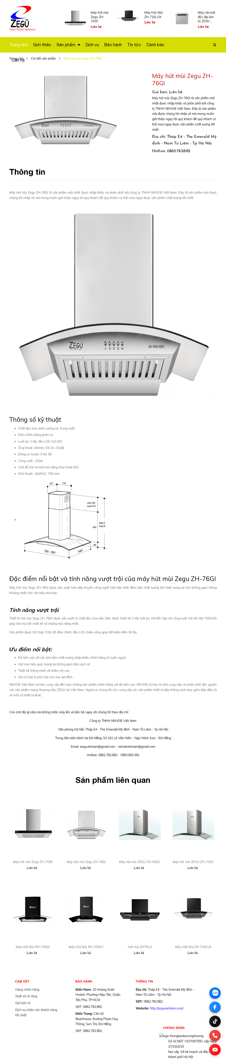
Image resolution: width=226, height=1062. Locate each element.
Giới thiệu (42, 44)
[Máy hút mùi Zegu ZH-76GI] (86, 824)
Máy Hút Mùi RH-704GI (33, 947)
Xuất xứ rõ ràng (26, 996)
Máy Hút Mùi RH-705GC (86, 947)
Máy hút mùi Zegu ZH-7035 (100, 17)
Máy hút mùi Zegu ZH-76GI (86, 862)
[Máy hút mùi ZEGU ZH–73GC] (193, 824)
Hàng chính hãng (27, 990)
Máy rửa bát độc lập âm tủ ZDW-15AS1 (206, 17)
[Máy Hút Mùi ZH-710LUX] (193, 909)
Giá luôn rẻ (22, 1003)
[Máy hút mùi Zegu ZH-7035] (32, 824)
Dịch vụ (92, 44)
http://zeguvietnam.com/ (166, 1008)
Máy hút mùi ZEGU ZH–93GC (139, 862)
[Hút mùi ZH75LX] (139, 909)
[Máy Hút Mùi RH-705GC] (86, 909)
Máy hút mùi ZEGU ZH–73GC (193, 862)
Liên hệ (18, 60)
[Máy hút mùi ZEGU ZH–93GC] (139, 824)
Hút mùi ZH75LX (140, 947)
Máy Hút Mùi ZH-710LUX (153, 15)
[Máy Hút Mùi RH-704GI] (32, 909)
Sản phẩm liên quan (112, 780)
